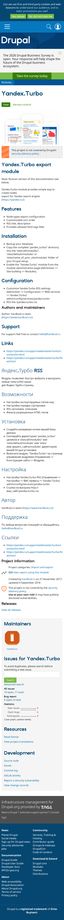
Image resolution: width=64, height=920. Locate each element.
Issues (7, 765)
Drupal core (40, 863)
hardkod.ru (28, 579)
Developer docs (11, 866)
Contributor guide (43, 841)
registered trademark (33, 909)
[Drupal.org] (32, 40)
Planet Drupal (10, 835)
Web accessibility (11, 881)
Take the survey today (32, 76)
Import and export (42, 567)
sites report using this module (29, 572)
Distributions (40, 873)
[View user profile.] (12, 645)
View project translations (18, 741)
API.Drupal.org (10, 870)
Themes (37, 870)
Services (37, 835)
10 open (9, 692)
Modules (7, 82)
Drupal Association (13, 885)
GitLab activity (12, 775)
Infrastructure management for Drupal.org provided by (27, 804)
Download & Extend (45, 858)
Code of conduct (42, 852)
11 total (19, 692)
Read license (11, 737)
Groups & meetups (44, 845)
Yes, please (18, 16)
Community (40, 830)
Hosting (37, 838)
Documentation (11, 855)
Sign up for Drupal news (16, 841)
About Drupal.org (12, 888)
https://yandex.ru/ (13, 199)
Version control (22, 104)
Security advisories (13, 845)
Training (48, 835)
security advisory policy (25, 153)
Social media (9, 838)
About (5, 877)
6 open (8, 700)
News (5, 830)
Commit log (11, 770)
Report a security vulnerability (21, 780)
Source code (11, 760)
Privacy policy (9, 895)
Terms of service (11, 892)
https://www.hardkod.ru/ (17, 317)
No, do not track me (40, 16)
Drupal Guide (9, 860)
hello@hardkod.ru (49, 334)
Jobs (4, 848)
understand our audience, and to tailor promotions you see (37, 9)
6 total (17, 700)
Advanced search (14, 684)
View (6, 104)
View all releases (11, 610)
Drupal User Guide (12, 863)
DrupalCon (39, 848)
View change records (16, 785)
